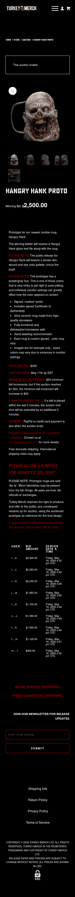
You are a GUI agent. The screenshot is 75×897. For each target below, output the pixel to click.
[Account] (62, 8)
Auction (26, 40)
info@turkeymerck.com (23, 442)
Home (8, 40)
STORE (17, 40)
